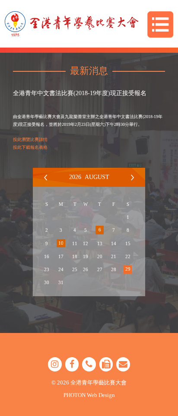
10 (61, 243)
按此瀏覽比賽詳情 (30, 139)
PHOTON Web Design (89, 395)
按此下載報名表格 (30, 147)
